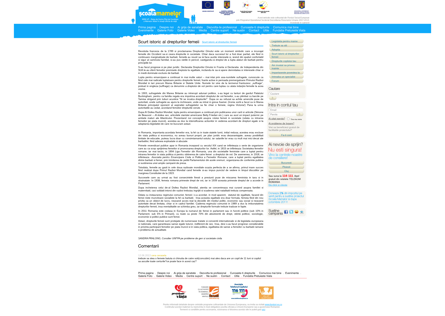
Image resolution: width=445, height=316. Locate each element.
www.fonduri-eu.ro (273, 304)
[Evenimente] (145, 30)
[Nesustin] (239, 30)
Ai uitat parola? (277, 118)
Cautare (274, 93)
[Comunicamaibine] (285, 27)
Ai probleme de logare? (281, 123)
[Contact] (254, 30)
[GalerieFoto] (165, 30)
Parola (273, 114)
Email (273, 109)
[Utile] (266, 30)
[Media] (203, 30)
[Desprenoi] (166, 27)
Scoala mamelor (160, 15)
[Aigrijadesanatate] (190, 27)
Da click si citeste (278, 185)
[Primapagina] (147, 27)
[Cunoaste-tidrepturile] (255, 27)
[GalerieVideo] (186, 30)
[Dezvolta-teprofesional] (222, 27)
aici (263, 309)
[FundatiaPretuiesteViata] (289, 30)
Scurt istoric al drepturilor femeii (219, 41)
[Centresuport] (220, 30)
